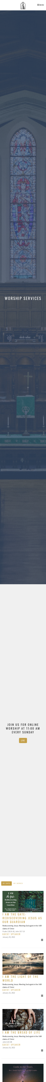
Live (23, 740)
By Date (6, 883)
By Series (18, 883)
